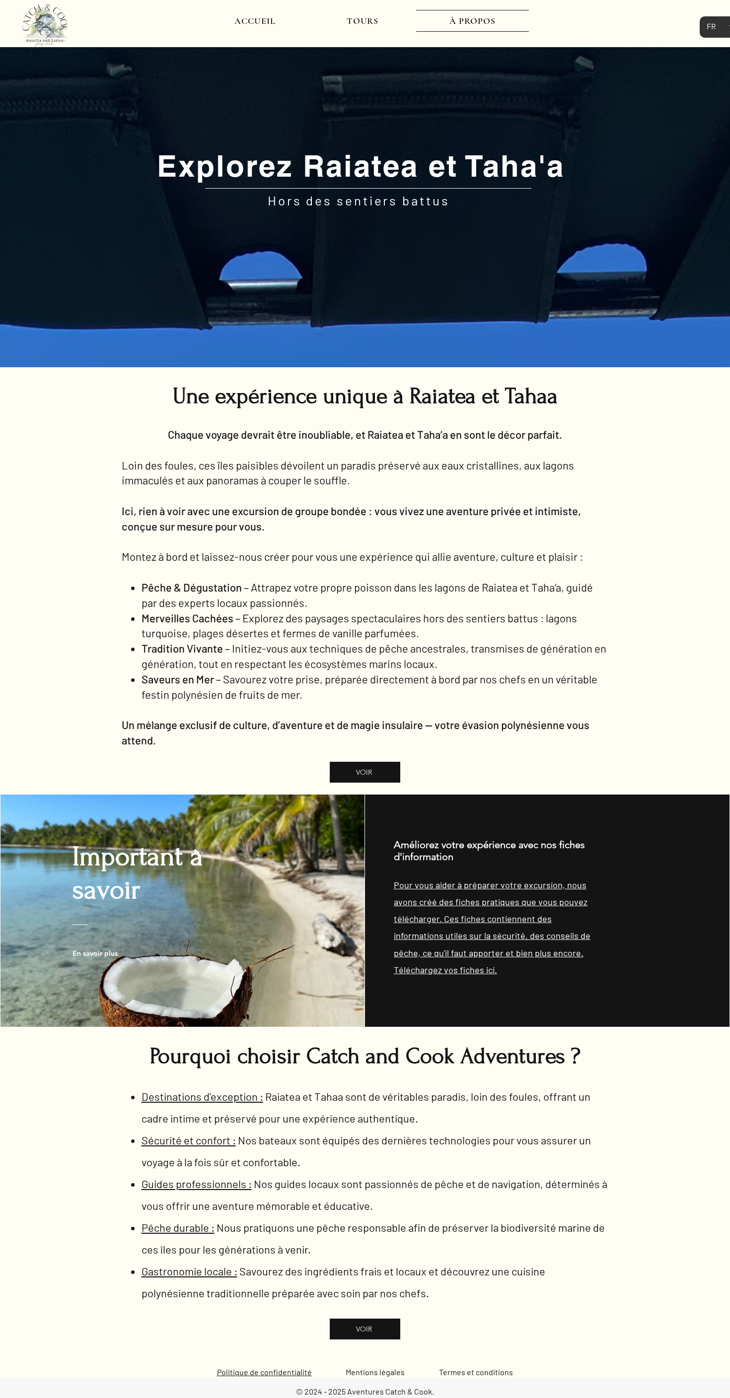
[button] (362, 21)
